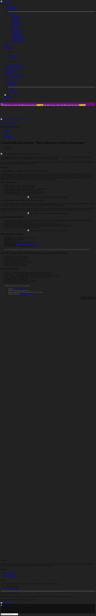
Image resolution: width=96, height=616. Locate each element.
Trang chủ (7, 135)
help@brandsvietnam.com (12, 588)
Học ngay (39, 105)
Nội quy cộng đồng (10, 576)
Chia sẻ (6, 130)
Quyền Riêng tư (9, 575)
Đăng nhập (7, 97)
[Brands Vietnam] (6, 1)
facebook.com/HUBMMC (20, 289)
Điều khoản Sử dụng (10, 573)
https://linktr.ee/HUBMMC (27, 294)
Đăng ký (7, 98)
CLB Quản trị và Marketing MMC (8, 123)
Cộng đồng (7, 136)
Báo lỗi (6, 131)
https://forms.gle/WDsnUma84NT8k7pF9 (28, 244)
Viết (2, 101)
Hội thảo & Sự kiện (10, 138)
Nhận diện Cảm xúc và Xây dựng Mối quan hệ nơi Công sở (21, 105)
